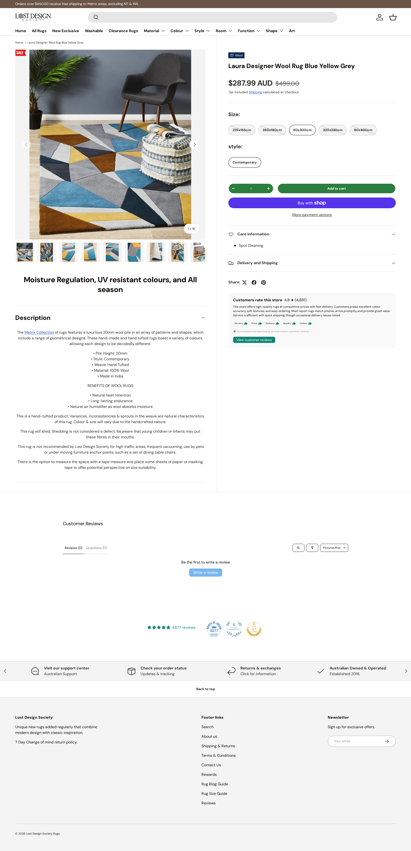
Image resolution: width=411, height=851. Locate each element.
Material (151, 30)
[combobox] (213, 17)
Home (20, 30)
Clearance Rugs (123, 30)
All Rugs (39, 30)
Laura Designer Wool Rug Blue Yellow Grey (56, 43)
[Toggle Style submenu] (208, 31)
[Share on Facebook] (254, 282)
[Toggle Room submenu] (230, 31)
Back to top (205, 689)
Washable (94, 30)
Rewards (209, 774)
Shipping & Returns (218, 745)
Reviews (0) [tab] (73, 548)
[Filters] (312, 548)
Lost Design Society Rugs (43, 834)
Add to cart (336, 188)
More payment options (312, 215)
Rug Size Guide (214, 793)
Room (221, 30)
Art (292, 30)
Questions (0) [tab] (96, 548)
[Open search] (298, 548)
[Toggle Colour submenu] (187, 31)
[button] (393, 17)
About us (209, 736)
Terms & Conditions (218, 755)
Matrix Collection (39, 332)
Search (207, 726)
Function (246, 30)
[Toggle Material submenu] (163, 31)
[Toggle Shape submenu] (281, 31)
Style (199, 30)
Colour (177, 30)
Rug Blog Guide (214, 784)
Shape (272, 30)
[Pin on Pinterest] (263, 282)
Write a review (205, 572)
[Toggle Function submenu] (258, 31)
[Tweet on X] (244, 282)
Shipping (255, 92)
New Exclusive (65, 30)
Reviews (208, 803)
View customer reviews (254, 340)
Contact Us (211, 764)
